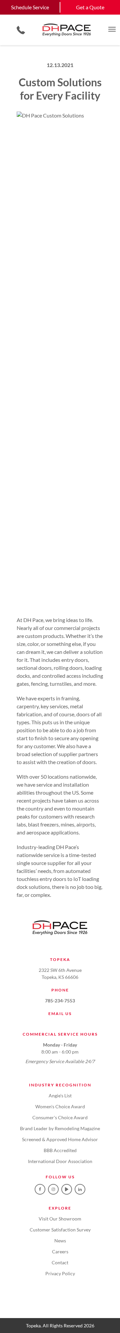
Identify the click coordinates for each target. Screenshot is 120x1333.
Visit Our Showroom (60, 1218)
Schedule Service (30, 7)
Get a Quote (90, 7)
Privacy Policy (60, 1273)
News (60, 1240)
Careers (60, 1251)
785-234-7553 (60, 1000)
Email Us (60, 1013)
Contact (60, 1262)
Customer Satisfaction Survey (60, 1229)
